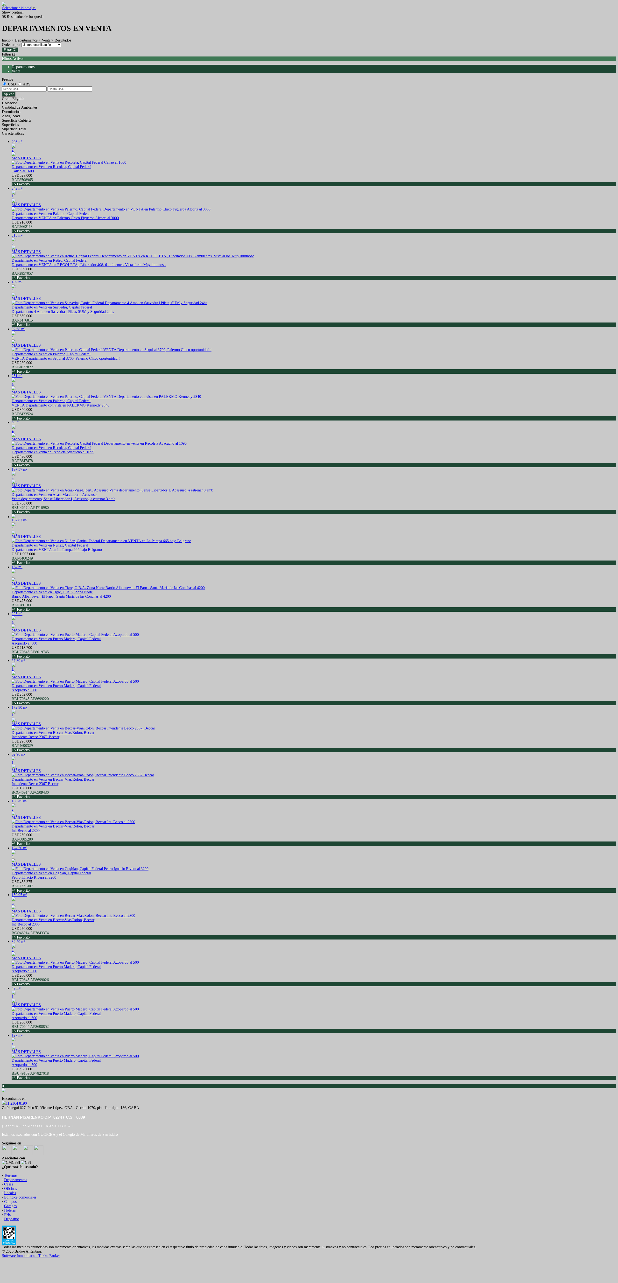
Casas (8, 1184)
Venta (46, 40)
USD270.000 (30, 932)
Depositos (11, 1219)
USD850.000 (22, 413)
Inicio (6, 40)
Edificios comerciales (20, 1197)
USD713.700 (30, 651)
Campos (10, 1201)
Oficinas (10, 1188)
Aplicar (9, 94)
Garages (10, 1206)
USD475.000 (22, 605)
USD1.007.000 (23, 558)
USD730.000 (30, 507)
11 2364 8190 (16, 1103)
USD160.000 (30, 792)
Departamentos (26, 40)
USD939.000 (22, 273)
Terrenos (10, 1175)
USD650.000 (22, 320)
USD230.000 (22, 367)
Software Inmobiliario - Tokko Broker (31, 1256)
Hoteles (10, 1210)
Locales (10, 1193)
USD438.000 (30, 1073)
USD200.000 (30, 1026)
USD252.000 (30, 698)
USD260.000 (30, 979)
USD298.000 (22, 745)
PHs (7, 1215)
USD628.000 (22, 179)
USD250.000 (22, 839)
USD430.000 (22, 460)
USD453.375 (22, 886)
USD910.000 (22, 226)
